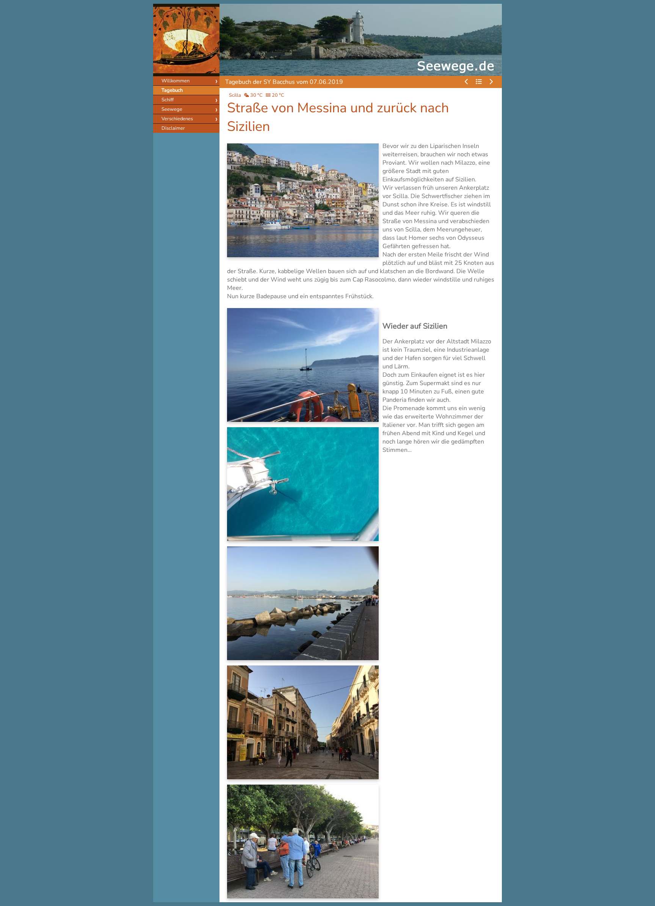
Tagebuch (172, 90)
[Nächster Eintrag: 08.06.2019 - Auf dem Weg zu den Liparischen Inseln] (491, 82)
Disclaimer (173, 128)
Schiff (167, 99)
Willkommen (175, 80)
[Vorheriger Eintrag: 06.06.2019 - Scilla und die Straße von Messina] (466, 82)
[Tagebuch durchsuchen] (478, 82)
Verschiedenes (177, 118)
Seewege (171, 109)
